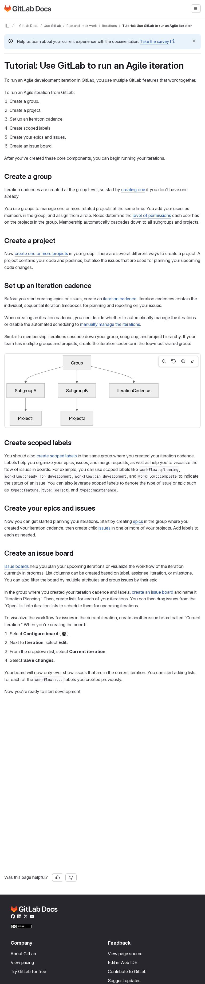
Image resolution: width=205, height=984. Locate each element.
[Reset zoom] (173, 361)
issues (104, 528)
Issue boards (16, 566)
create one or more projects (41, 253)
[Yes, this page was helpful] (57, 877)
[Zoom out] (164, 361)
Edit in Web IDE (122, 962)
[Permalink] (55, 176)
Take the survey (154, 41)
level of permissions (152, 215)
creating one (133, 189)
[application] (102, 390)
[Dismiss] (194, 41)
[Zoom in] (183, 361)
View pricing (22, 962)
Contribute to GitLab (127, 971)
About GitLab (23, 953)
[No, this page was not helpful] (71, 877)
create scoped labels (57, 455)
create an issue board (152, 592)
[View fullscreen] (192, 361)
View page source (125, 953)
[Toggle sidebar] (7, 25)
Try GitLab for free (28, 971)
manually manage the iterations (110, 324)
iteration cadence (119, 298)
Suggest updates (124, 980)
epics (138, 521)
